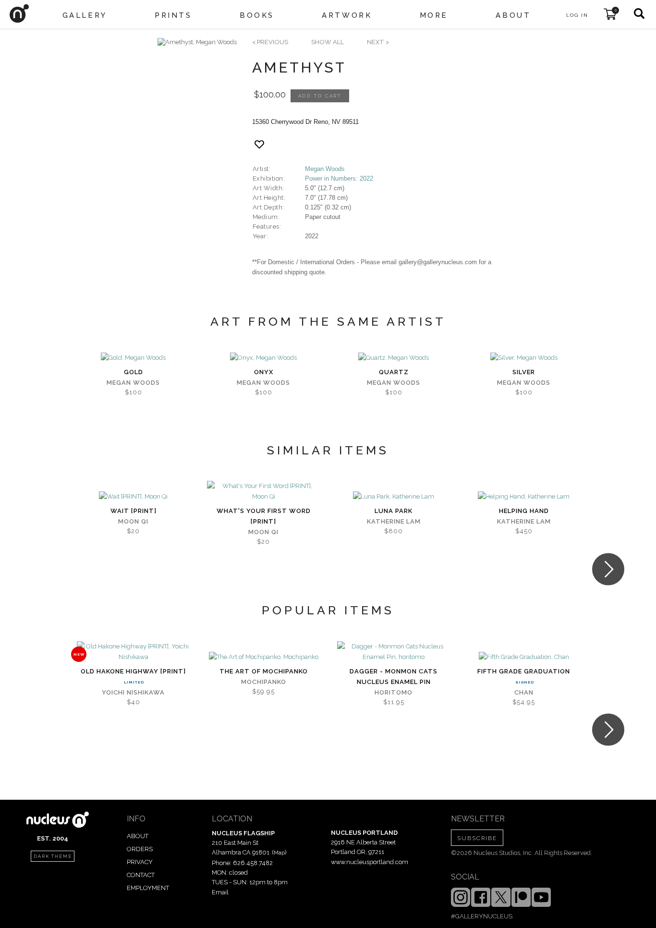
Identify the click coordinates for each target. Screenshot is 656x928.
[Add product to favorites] (259, 144)
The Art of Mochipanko (263, 671)
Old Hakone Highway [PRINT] (133, 671)
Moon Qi (133, 521)
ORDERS (140, 849)
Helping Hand (524, 510)
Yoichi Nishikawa (133, 692)
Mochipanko (263, 681)
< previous (270, 42)
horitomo (394, 692)
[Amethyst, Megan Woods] (197, 42)
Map (279, 852)
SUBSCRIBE (477, 838)
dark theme (53, 856)
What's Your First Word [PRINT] (264, 516)
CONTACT (141, 875)
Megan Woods (325, 168)
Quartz (394, 372)
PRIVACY (140, 862)
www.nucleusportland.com (369, 862)
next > (378, 42)
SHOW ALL (327, 42)
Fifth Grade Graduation (523, 671)
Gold (133, 372)
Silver (523, 372)
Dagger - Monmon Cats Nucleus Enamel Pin (393, 676)
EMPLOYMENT (148, 887)
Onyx (263, 372)
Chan (524, 692)
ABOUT (137, 836)
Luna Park (394, 510)
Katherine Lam (394, 521)
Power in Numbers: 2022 (339, 178)
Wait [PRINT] (133, 510)
